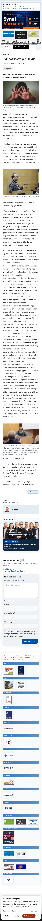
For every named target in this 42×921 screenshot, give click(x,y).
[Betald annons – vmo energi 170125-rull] (8, 854)
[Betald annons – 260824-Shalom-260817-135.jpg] (8, 714)
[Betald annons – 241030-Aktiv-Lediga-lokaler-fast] (8, 670)
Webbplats (8, 622)
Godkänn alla (29, 916)
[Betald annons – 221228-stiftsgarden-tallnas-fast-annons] (8, 742)
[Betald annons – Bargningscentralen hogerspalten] (8, 782)
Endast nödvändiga (12, 916)
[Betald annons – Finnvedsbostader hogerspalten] (8, 795)
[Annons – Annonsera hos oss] (21, 670)
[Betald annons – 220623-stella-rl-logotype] (8, 769)
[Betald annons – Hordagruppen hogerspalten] (8, 880)
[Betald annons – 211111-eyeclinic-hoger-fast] (8, 755)
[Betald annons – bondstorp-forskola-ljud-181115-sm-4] (21, 35)
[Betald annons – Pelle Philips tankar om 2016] (8, 34)
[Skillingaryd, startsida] (21, 47)
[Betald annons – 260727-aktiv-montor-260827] (8, 685)
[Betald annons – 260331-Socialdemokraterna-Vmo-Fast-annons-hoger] (8, 837)
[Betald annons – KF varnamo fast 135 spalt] (21, 854)
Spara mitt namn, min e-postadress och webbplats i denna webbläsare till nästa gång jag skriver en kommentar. (20, 633)
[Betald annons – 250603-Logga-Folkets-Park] (8, 729)
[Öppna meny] (38, 47)
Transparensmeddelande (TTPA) (14, 549)
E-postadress (9, 613)
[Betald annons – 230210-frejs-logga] (8, 809)
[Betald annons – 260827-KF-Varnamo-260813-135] (8, 700)
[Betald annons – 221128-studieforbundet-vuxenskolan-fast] (8, 822)
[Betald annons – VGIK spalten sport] (21, 867)
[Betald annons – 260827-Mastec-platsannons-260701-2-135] (21, 685)
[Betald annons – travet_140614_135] (21, 822)
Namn (7, 604)
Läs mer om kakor (9, 911)
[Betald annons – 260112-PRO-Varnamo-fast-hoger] (33, 822)
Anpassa (34, 911)
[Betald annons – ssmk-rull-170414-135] (8, 867)
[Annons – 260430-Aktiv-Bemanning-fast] (34, 34)
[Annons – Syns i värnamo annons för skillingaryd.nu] (21, 20)
